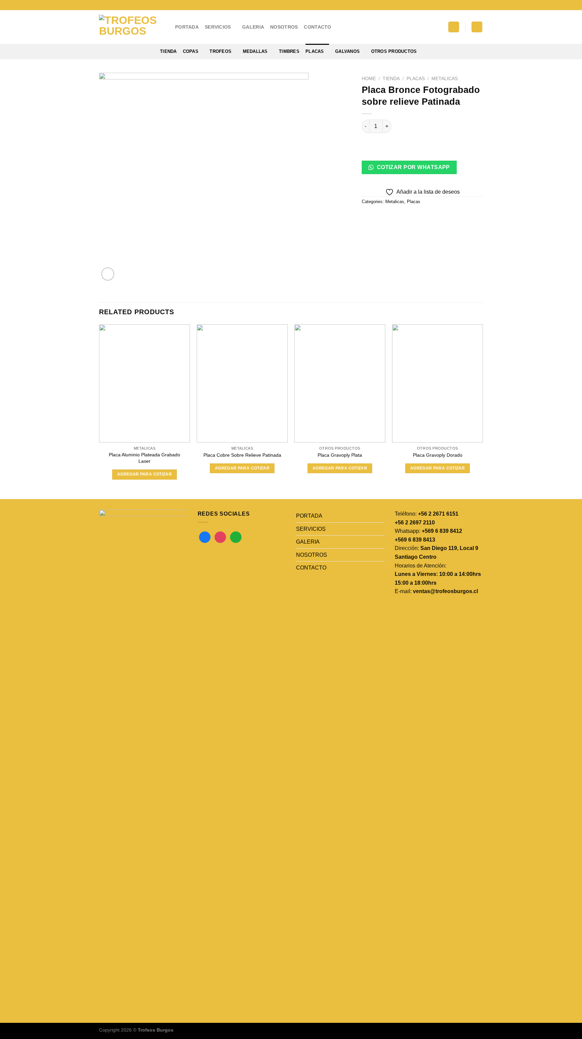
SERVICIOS (218, 27)
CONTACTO (317, 27)
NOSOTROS (284, 27)
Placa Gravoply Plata (340, 455)
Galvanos (347, 51)
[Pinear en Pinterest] (404, 216)
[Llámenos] (480, 5)
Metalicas (444, 78)
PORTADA (187, 27)
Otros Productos (394, 51)
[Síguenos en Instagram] (467, 5)
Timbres (289, 51)
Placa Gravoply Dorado (437, 455)
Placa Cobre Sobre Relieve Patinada (242, 455)
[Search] (453, 27)
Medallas (255, 51)
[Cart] (477, 27)
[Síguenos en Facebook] (460, 5)
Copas (190, 51)
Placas (314, 51)
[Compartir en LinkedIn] (416, 216)
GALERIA (253, 27)
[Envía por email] (392, 216)
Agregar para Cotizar (144, 474)
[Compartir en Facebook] (368, 216)
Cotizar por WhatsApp (412, 167)
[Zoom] (108, 274)
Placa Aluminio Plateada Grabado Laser (144, 458)
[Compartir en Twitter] (380, 216)
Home (369, 78)
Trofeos (220, 51)
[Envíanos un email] (473, 5)
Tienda (168, 51)
